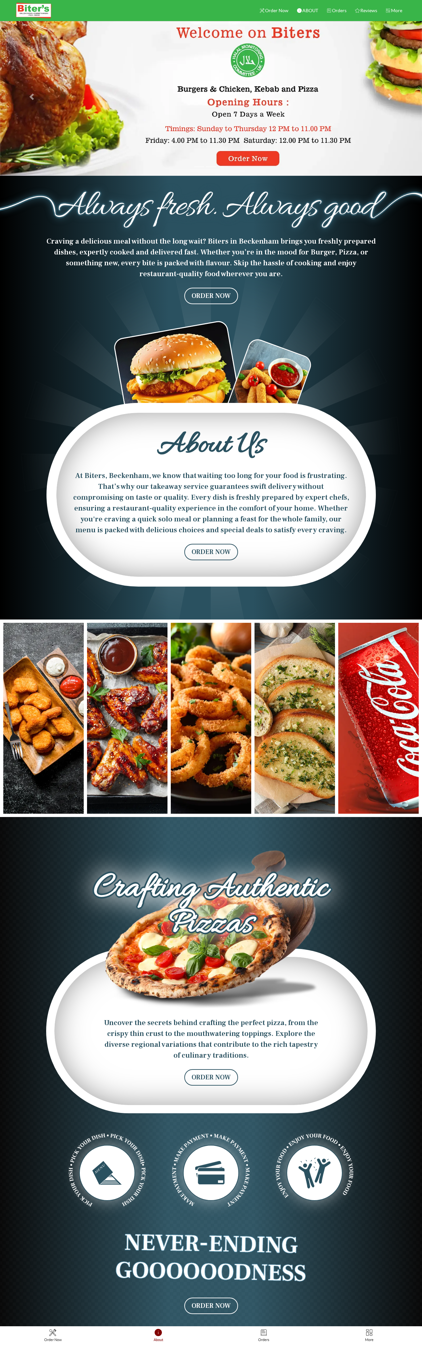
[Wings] (127, 718)
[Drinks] (378, 718)
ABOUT (310, 10)
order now (211, 296)
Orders (339, 10)
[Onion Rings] (211, 718)
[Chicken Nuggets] (43, 718)
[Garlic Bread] (295, 718)
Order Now (276, 10)
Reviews (368, 10)
